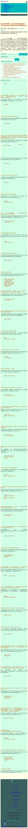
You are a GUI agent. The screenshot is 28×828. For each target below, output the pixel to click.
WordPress (20, 826)
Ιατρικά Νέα (6, 7)
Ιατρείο (5, 10)
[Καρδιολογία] (4, 1)
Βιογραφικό (6, 5)
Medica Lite (4, 826)
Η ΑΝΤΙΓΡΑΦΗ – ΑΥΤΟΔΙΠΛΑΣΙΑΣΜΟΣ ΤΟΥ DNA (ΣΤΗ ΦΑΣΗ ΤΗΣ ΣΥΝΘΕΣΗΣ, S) (14, 24)
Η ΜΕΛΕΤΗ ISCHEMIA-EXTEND (12, 68)
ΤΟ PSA (6, 76)
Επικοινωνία (6, 12)
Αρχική (5, 3)
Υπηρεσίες (6, 9)
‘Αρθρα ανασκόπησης (9, 6)
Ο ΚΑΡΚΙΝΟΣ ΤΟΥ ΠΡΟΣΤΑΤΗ (12, 77)
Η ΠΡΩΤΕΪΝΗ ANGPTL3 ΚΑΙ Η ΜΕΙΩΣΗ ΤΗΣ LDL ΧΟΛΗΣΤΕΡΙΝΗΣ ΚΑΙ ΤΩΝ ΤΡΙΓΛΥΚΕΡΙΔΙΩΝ (14, 65)
